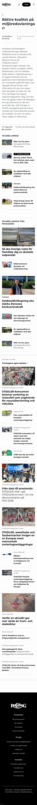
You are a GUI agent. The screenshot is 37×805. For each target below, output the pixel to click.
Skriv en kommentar (26, 127)
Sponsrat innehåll (18, 753)
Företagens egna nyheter (14, 363)
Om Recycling (18, 776)
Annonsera (18, 727)
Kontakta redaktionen (18, 764)
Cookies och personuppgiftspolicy (18, 742)
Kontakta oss (18, 768)
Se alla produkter (18, 731)
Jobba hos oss (18, 772)
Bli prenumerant (18, 719)
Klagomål (18, 749)
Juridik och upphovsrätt (18, 746)
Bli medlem (18, 723)
